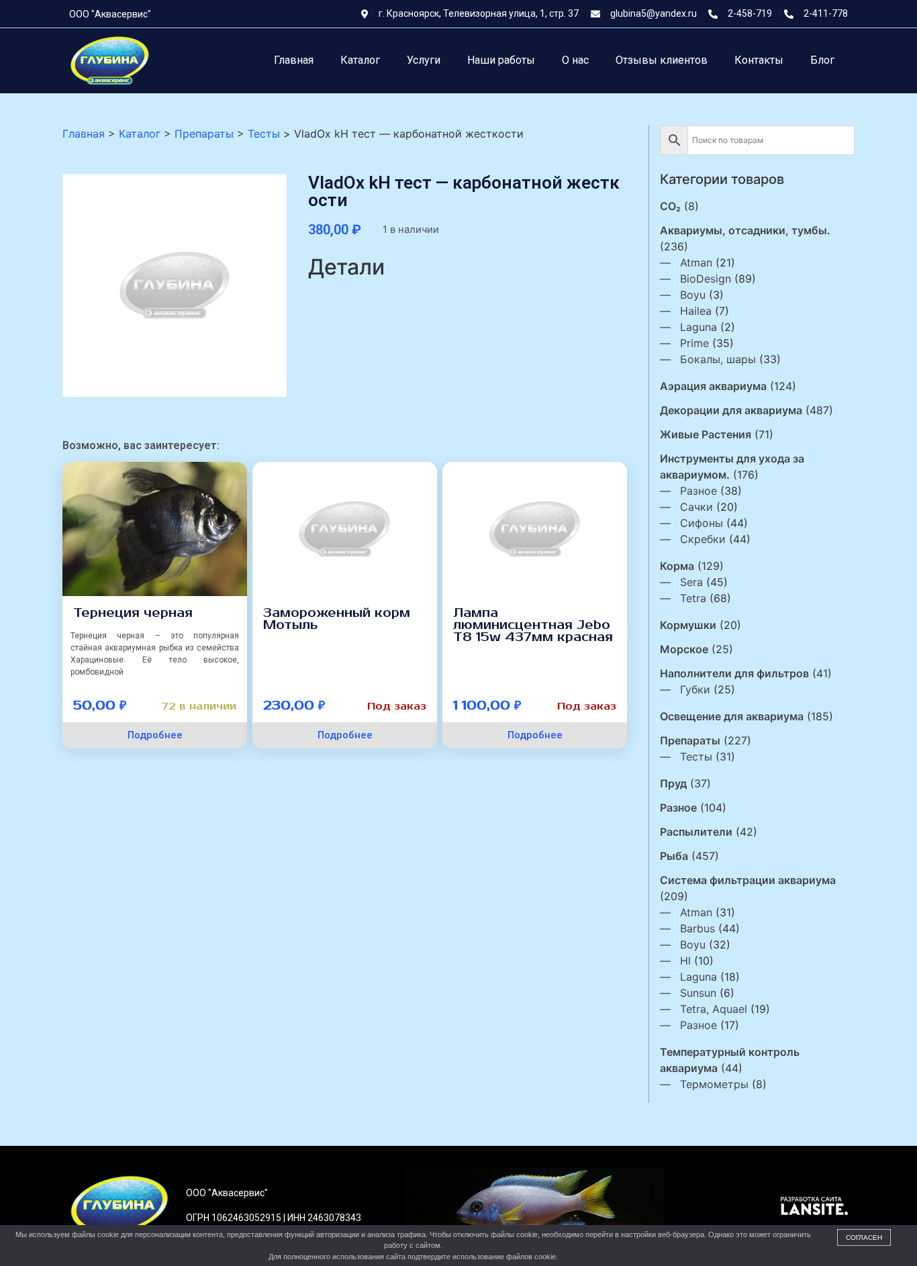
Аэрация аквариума (713, 386)
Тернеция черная (133, 612)
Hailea (696, 311)
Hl (685, 960)
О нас (575, 60)
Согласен (864, 1237)
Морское (684, 649)
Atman (696, 262)
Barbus (697, 928)
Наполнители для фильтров (734, 673)
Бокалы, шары (718, 359)
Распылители (696, 831)
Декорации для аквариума (731, 410)
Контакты (758, 60)
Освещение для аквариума (732, 716)
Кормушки (688, 625)
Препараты (690, 740)
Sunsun (698, 993)
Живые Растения (705, 434)
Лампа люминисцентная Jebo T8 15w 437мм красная (533, 624)
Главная (293, 60)
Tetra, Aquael (713, 1009)
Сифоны (701, 523)
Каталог (360, 60)
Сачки (696, 507)
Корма (677, 566)
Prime (694, 343)
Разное (698, 490)
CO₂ (670, 206)
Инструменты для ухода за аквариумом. (732, 466)
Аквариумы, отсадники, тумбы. (745, 230)
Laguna (698, 327)
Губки (695, 689)
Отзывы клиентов (662, 60)
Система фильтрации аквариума (748, 880)
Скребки (703, 539)
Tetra (693, 598)
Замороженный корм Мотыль (336, 618)
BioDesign (705, 278)
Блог (822, 60)
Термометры (714, 1084)
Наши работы (501, 60)
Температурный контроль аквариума (730, 1060)
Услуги (423, 60)
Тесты (696, 756)
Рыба (674, 856)
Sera (691, 582)
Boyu (693, 294)
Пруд (673, 783)
